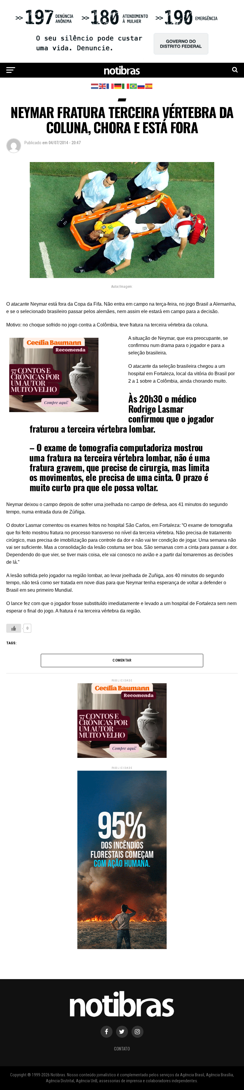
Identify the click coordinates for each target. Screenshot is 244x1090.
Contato (122, 1048)
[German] (118, 86)
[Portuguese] (133, 86)
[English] (103, 86)
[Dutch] (95, 86)
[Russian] (141, 86)
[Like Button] (13, 628)
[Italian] (126, 86)
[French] (110, 86)
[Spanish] (149, 86)
